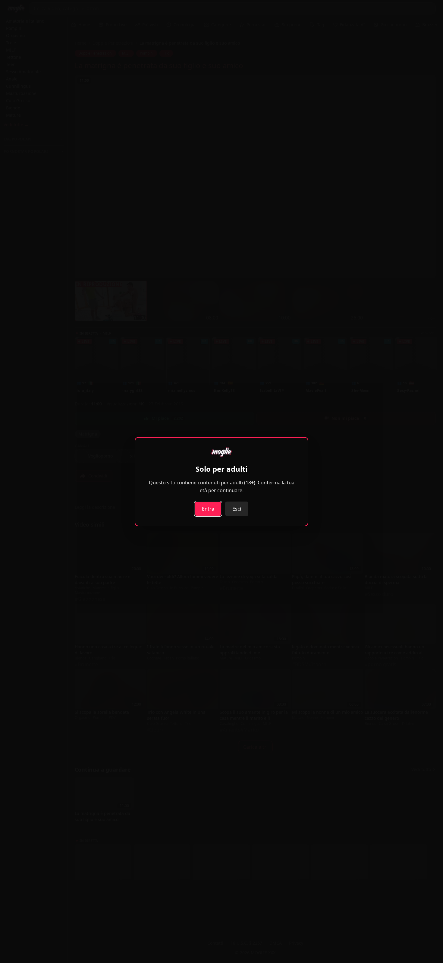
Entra (208, 508)
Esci (236, 508)
